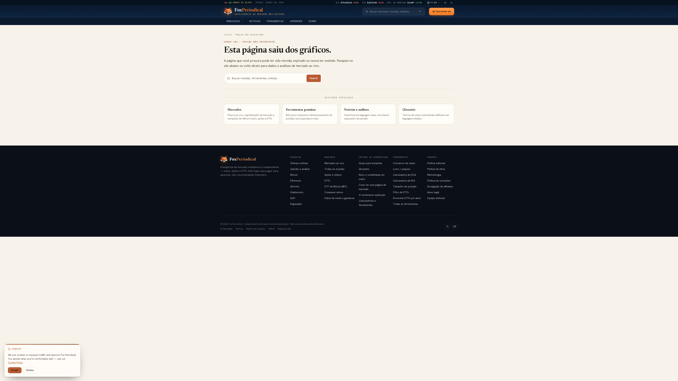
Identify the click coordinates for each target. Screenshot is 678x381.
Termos (239, 228)
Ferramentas (275, 21)
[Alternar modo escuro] (445, 2)
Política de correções (439, 180)
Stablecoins (296, 192)
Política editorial (436, 163)
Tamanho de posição (405, 186)
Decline (30, 370)
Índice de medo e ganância (339, 198)
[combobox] (393, 11)
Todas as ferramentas (405, 203)
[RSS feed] (451, 2)
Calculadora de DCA (404, 174)
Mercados (233, 21)
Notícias (255, 21)
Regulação (296, 203)
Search (314, 78)
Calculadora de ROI (404, 180)
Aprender (296, 21)
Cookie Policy (15, 362)
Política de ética (436, 169)
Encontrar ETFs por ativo (407, 198)
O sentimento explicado (372, 194)
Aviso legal (433, 192)
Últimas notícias (299, 163)
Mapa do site (284, 228)
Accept (15, 370)
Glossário (364, 169)
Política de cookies (255, 228)
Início (228, 34)
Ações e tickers (333, 174)
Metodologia (434, 174)
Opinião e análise (300, 169)
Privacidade (226, 228)
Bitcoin (294, 174)
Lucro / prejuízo (402, 169)
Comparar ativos (334, 192)
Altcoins (294, 186)
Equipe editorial (436, 198)
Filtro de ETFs (401, 192)
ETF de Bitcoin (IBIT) (336, 186)
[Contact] (455, 226)
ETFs (327, 180)
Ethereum (295, 180)
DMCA (271, 228)
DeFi (292, 198)
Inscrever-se (443, 11)
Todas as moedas (334, 169)
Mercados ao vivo (334, 163)
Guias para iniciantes (370, 163)
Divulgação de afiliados (440, 186)
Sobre (312, 21)
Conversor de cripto (404, 163)
